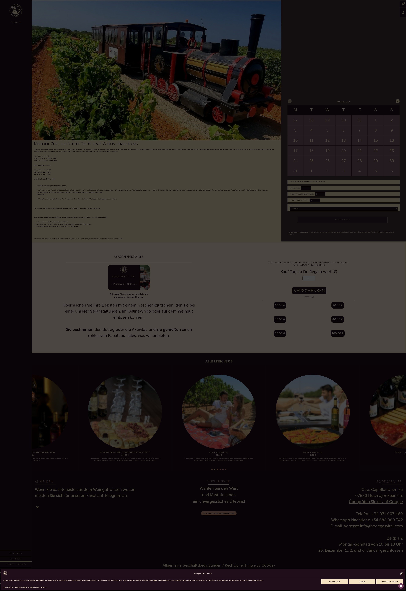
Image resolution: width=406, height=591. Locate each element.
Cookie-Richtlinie (8, 587)
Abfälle (362, 582)
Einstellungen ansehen (389, 582)
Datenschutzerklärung (20, 587)
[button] (402, 574)
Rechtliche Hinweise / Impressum (37, 587)
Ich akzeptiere (334, 582)
